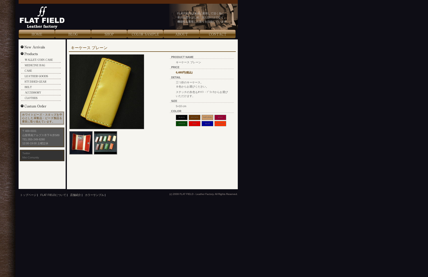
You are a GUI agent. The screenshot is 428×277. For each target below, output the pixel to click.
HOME (37, 34)
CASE (41, 71)
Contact (217, 34)
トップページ (28, 194)
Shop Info (109, 34)
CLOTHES (41, 98)
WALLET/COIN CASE (41, 60)
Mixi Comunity (30, 157)
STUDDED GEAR (41, 82)
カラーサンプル (94, 194)
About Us (181, 34)
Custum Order (37, 106)
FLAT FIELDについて (53, 194)
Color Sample (145, 34)
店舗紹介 (75, 194)
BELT (41, 87)
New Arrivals (37, 47)
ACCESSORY (41, 92)
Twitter (26, 153)
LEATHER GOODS (41, 76)
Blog (73, 34)
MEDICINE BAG (41, 65)
